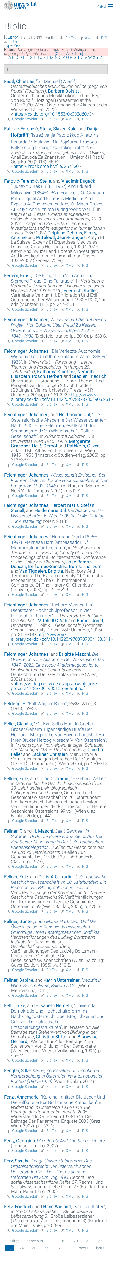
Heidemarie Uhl (74, 414)
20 (75, 1241)
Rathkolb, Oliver (83, 446)
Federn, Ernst (17, 275)
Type (8, 45)
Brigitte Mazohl (74, 654)
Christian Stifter (52, 1036)
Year (18, 45)
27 (58, 1248)
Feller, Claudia (18, 723)
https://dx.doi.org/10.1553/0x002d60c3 (52, 114)
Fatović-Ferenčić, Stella (27, 128)
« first (14, 1241)
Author (12, 37)
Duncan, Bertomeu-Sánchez (39, 566)
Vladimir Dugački (78, 181)
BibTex (70, 38)
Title (13, 41)
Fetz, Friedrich (18, 1206)
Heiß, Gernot (44, 446)
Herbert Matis (64, 505)
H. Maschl (43, 831)
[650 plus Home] (58, 6)
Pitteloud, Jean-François (61, 237)
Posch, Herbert (47, 376)
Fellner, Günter (18, 921)
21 (88, 1241)
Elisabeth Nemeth (54, 1005)
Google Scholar (25, 119)
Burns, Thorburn (85, 566)
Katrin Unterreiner (62, 980)
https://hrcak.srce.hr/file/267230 (46, 166)
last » (100, 1248)
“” (55, 81)
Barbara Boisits (64, 91)
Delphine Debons (65, 232)
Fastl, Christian (19, 81)
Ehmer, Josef (90, 620)
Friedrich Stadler (80, 290)
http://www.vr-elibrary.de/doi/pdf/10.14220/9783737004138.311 (60, 637)
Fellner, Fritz (16, 778)
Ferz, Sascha (17, 1161)
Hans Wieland (57, 1206)
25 (34, 1248)
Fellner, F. (13, 831)
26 (46, 1248)
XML (89, 38)
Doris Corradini (54, 778)
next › (83, 1248)
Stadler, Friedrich (89, 376)
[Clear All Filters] (69, 53)
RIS (104, 38)
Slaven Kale (64, 128)
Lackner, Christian (50, 754)
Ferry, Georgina (19, 1140)
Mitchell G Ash (52, 620)
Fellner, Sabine (18, 980)
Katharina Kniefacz (56, 371)
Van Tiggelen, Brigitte (41, 571)
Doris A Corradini (56, 876)
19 (63, 1241)
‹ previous (35, 1241)
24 (22, 1248)
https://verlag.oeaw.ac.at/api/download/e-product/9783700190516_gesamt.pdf (54, 686)
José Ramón (79, 562)
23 (9, 1248)
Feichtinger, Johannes (26, 319)
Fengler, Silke (17, 1070)
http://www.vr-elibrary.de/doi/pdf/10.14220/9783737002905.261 (60, 397)
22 (100, 1241)
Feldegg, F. (15, 703)
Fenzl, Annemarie (21, 1097)
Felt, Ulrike (14, 1005)
